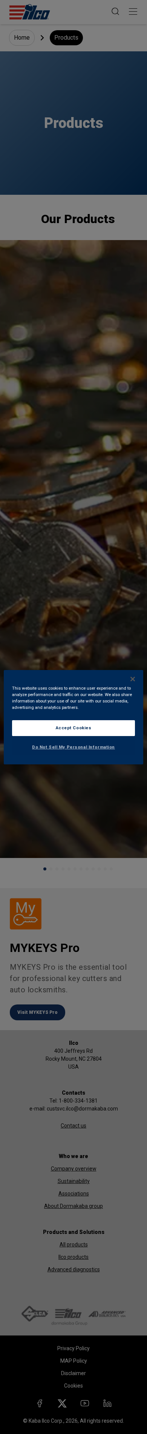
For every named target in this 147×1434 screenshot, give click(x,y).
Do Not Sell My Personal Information (73, 747)
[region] (74, 717)
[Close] (132, 678)
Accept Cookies (74, 727)
